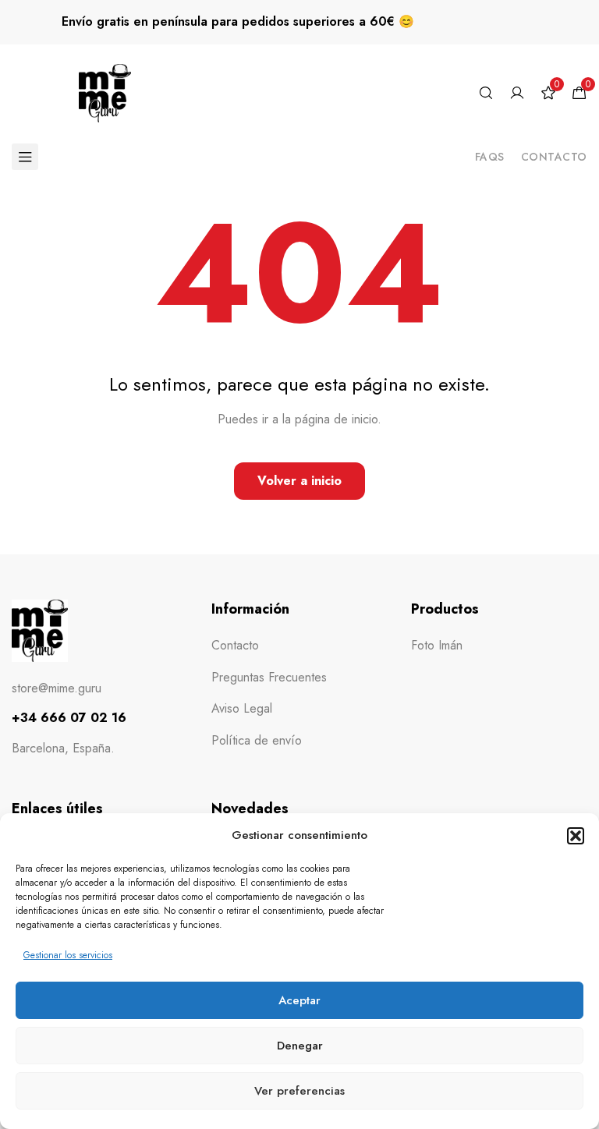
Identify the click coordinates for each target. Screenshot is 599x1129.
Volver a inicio (299, 481)
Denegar (300, 1045)
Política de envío (256, 740)
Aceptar (299, 1000)
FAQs (490, 157)
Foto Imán (437, 645)
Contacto (554, 157)
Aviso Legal (241, 708)
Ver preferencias (299, 1090)
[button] (575, 836)
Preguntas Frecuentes (269, 677)
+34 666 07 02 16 (69, 718)
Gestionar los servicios (67, 955)
